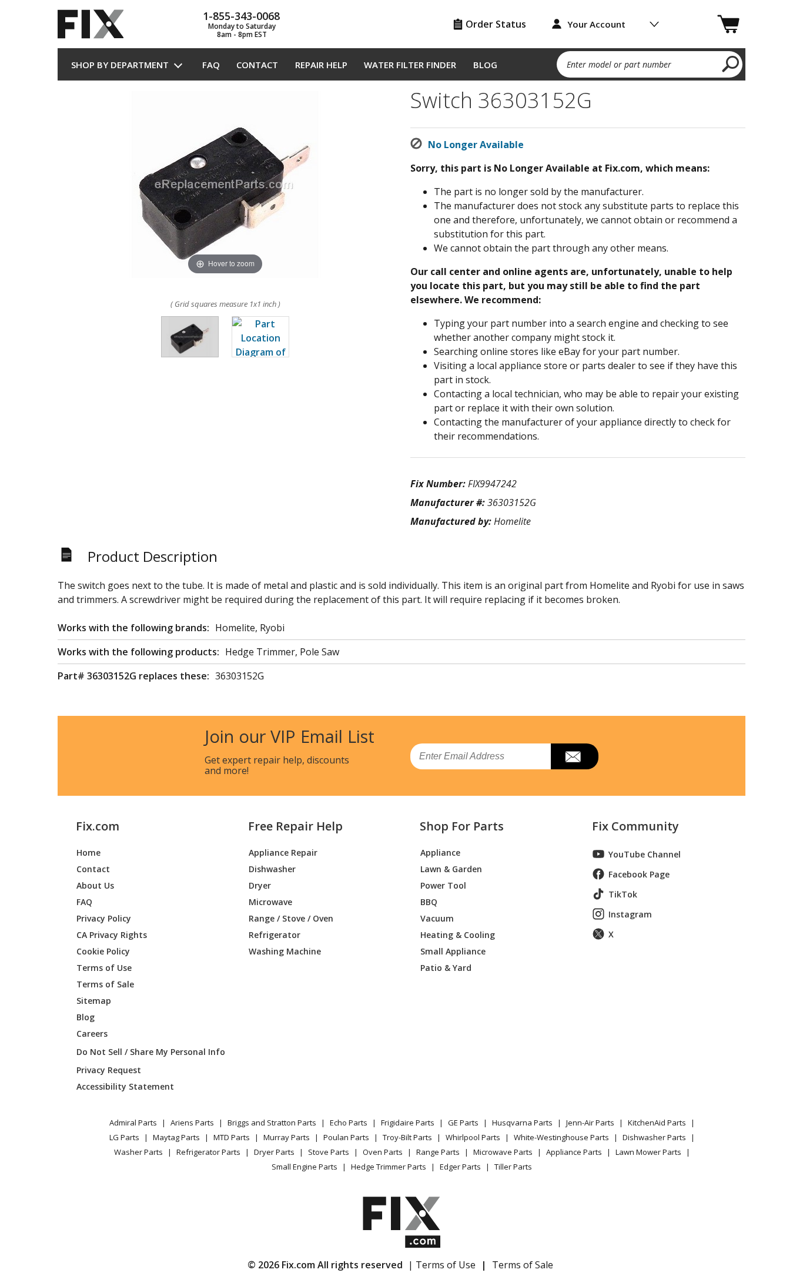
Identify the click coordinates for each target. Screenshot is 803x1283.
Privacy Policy (103, 917)
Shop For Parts (462, 826)
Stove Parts (328, 1152)
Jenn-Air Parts (590, 1122)
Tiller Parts (513, 1166)
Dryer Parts (274, 1152)
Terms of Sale (105, 983)
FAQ (211, 65)
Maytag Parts (176, 1137)
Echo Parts (348, 1122)
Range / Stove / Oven (291, 917)
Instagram (630, 914)
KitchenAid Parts (657, 1122)
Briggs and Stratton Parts (271, 1122)
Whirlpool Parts (473, 1137)
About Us (95, 884)
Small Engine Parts (304, 1166)
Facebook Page (639, 874)
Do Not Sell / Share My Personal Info (146, 1051)
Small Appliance (453, 950)
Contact (257, 65)
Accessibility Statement (125, 1085)
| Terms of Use (442, 1264)
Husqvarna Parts (522, 1122)
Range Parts (438, 1152)
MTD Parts (231, 1137)
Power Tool (443, 884)
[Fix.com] (96, 24)
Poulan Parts (346, 1137)
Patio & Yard (445, 967)
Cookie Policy (103, 950)
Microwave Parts (503, 1152)
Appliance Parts (574, 1152)
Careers (92, 1033)
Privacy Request (108, 1069)
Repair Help (321, 65)
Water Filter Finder (410, 65)
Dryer (260, 884)
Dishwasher (272, 868)
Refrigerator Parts (208, 1152)
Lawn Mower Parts (648, 1152)
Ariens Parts (192, 1122)
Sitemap (93, 1000)
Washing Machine (285, 950)
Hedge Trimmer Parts (388, 1166)
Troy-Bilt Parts (407, 1137)
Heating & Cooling (457, 934)
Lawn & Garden (451, 868)
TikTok (622, 894)
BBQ (428, 901)
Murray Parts (286, 1137)
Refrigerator (274, 934)
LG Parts (124, 1137)
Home (88, 851)
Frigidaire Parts (407, 1122)
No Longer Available (476, 144)
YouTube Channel (644, 854)
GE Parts (463, 1122)
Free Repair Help (295, 826)
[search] (731, 63)
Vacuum (437, 917)
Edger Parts (460, 1166)
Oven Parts (383, 1152)
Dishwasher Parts (654, 1137)
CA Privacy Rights (111, 934)
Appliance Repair (283, 851)
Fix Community (635, 826)
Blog (485, 65)
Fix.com (97, 826)
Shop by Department (120, 65)
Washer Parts (138, 1152)
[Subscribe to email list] (574, 756)
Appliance (440, 851)
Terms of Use (104, 967)
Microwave (270, 901)
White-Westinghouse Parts (561, 1137)
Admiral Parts (133, 1122)
